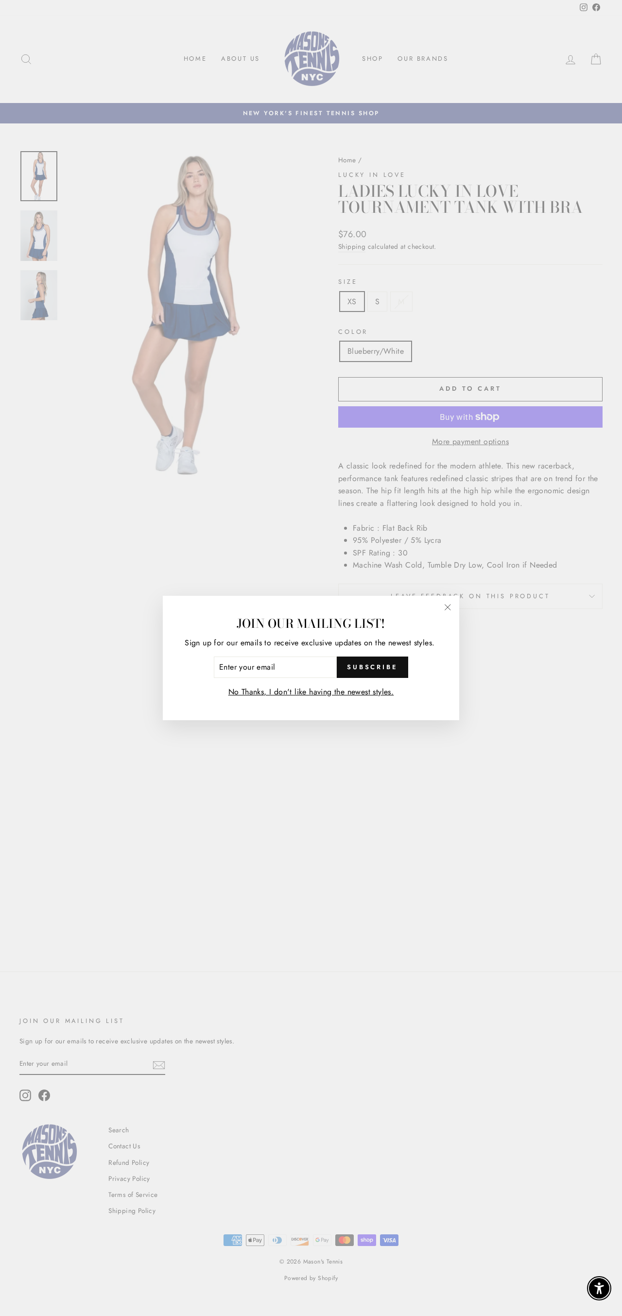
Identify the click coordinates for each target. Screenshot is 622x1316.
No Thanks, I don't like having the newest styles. (311, 691)
